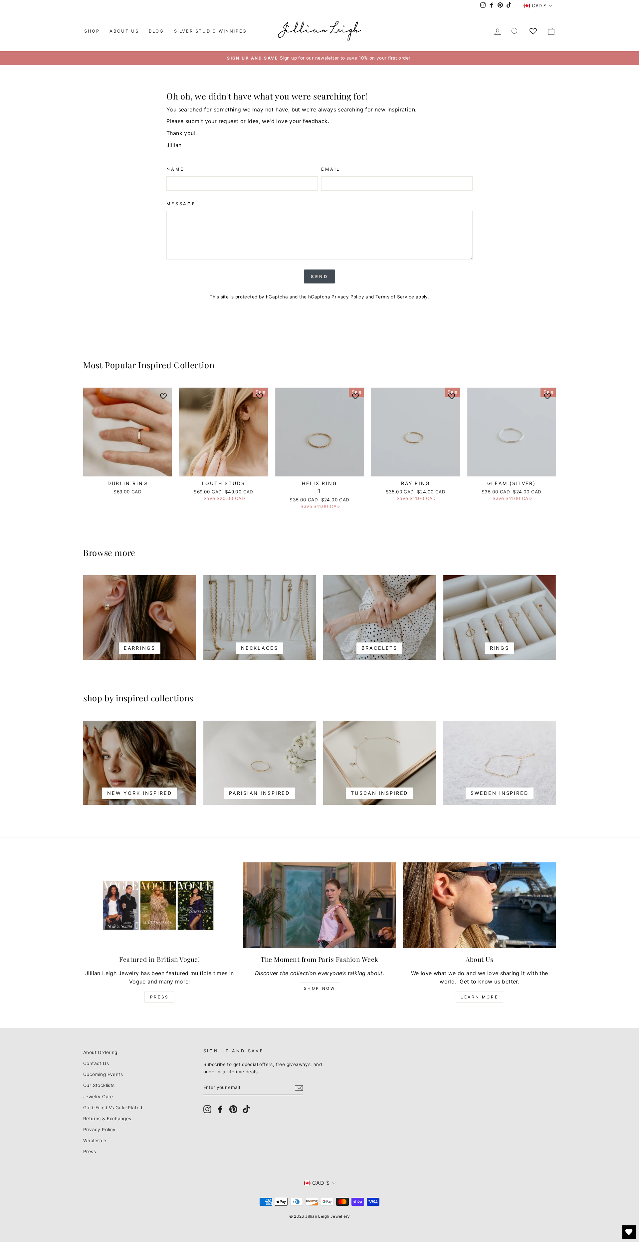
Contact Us (96, 1063)
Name (175, 169)
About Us (124, 31)
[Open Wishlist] (629, 1232)
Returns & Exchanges (107, 1118)
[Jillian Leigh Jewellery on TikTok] (246, 1109)
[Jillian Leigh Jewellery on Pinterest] (233, 1109)
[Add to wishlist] (163, 396)
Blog (156, 31)
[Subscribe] (299, 1088)
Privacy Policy (347, 296)
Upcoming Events (103, 1074)
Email (330, 169)
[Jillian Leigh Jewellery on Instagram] (207, 1109)
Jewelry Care (98, 1096)
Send (319, 276)
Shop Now (319, 988)
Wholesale (94, 1140)
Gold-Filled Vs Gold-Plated (112, 1107)
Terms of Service (394, 296)
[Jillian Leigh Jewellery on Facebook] (220, 1109)
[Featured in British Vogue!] (159, 905)
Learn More (479, 996)
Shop (92, 31)
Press (159, 996)
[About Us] (479, 905)
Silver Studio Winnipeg (210, 31)
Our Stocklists (99, 1085)
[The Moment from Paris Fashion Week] (319, 905)
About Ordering (100, 1052)
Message (181, 203)
